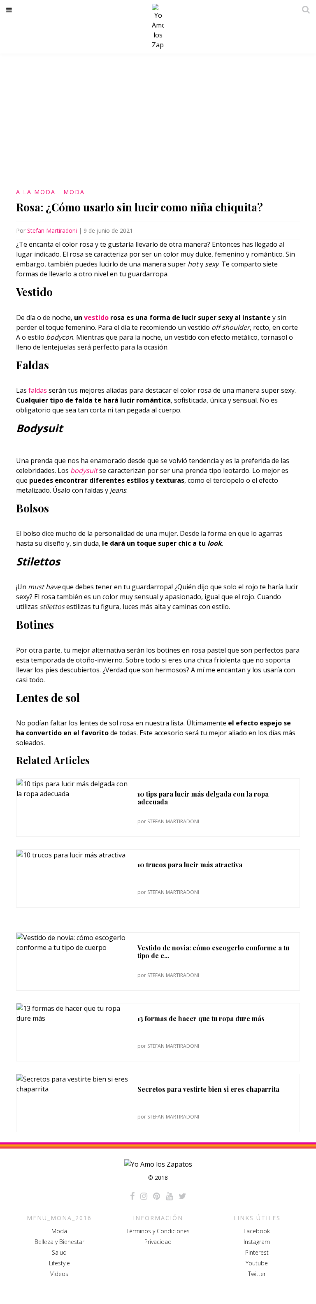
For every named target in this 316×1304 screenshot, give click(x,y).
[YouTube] (169, 1196)
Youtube (257, 1263)
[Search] (303, 9)
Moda (74, 192)
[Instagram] (143, 1196)
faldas (37, 390)
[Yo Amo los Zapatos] (158, 26)
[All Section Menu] (10, 9)
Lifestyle (59, 1263)
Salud (59, 1252)
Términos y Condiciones (158, 1231)
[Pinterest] (156, 1196)
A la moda (36, 192)
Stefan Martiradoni (52, 230)
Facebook (257, 1231)
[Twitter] (182, 1196)
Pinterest (257, 1252)
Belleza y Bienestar (59, 1242)
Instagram (257, 1242)
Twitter (257, 1274)
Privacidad (158, 1242)
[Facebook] (132, 1196)
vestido (96, 317)
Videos (59, 1274)
